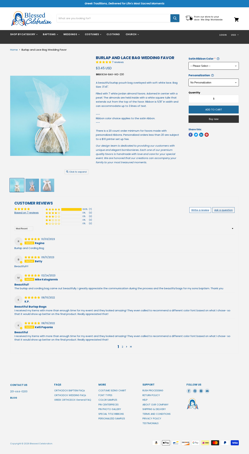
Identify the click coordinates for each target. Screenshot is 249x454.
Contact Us (18, 385)
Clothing (113, 34)
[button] (104, 62)
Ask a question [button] (223, 210)
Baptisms (49, 34)
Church (131, 34)
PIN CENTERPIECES (108, 404)
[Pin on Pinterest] (207, 135)
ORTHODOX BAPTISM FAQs (69, 390)
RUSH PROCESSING (152, 390)
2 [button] (122, 347)
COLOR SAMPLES (107, 400)
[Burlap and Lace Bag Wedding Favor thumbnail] (17, 185)
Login (223, 35)
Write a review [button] (200, 210)
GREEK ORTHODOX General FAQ (72, 400)
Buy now (214, 119)
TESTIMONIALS (150, 423)
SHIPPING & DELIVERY (154, 409)
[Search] (174, 18)
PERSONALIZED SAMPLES (111, 418)
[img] (33, 239)
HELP (145, 400)
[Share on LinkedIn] (201, 135)
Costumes (92, 34)
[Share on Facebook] (191, 135)
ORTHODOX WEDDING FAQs (70, 395)
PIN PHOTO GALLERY (109, 409)
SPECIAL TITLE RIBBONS (111, 414)
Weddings (70, 34)
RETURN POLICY (151, 395)
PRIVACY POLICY (151, 418)
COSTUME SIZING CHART (112, 390)
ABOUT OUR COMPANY (155, 404)
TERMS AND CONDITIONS (156, 414)
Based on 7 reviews (26, 212)
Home (14, 49)
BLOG (13, 397)
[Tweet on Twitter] (196, 135)
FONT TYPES (105, 395)
